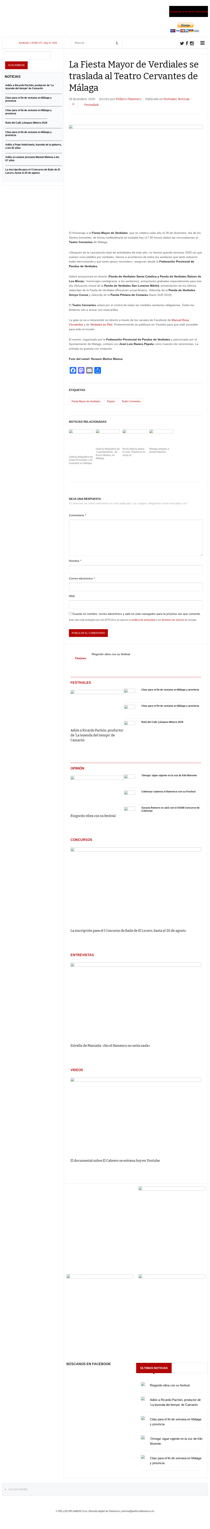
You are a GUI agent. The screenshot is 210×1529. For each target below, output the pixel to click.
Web (72, 596)
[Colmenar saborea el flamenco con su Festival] (129, 796)
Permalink (91, 105)
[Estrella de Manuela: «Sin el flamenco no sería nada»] (136, 1001)
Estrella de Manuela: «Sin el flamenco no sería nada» (110, 1046)
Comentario (77, 515)
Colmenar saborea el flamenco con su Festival (168, 791)
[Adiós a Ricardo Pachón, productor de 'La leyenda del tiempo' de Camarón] (97, 706)
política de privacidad (143, 620)
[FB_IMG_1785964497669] (99, 1277)
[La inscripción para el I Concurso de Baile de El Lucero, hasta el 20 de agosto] (136, 885)
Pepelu (111, 401)
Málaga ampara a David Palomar (159, 450)
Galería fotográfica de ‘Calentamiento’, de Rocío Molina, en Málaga (108, 453)
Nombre (75, 560)
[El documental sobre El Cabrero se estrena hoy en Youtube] (136, 1116)
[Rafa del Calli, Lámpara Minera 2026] (129, 726)
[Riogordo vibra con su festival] (97, 792)
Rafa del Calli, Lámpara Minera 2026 (162, 722)
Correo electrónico (82, 578)
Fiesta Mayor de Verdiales (86, 401)
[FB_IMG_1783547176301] (171, 1277)
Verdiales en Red (101, 324)
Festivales (170, 99)
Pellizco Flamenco (128, 99)
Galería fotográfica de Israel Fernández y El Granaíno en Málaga (81, 460)
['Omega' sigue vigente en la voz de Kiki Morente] (129, 779)
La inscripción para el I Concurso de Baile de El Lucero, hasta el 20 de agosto (128, 931)
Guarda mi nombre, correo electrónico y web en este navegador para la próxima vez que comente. (136, 613)
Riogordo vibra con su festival (111, 654)
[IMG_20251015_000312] (171, 1189)
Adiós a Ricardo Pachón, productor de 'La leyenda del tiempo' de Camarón (97, 735)
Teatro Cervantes (131, 401)
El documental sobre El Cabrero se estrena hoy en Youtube (115, 1161)
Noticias (183, 99)
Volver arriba (18, 1489)
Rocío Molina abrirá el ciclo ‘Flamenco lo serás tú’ (133, 452)
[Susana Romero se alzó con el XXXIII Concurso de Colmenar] (129, 812)
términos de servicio (173, 620)
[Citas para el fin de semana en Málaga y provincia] (129, 694)
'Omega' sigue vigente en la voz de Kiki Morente (169, 775)
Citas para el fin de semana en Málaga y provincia (170, 689)
